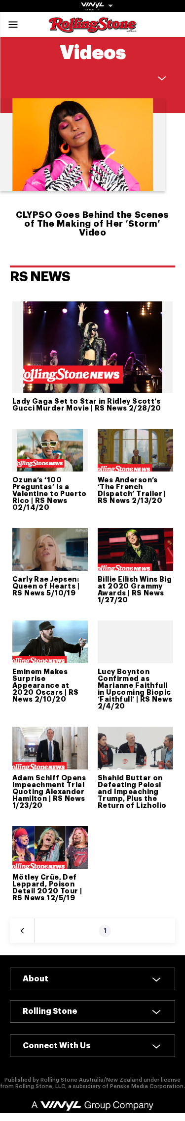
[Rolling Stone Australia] (93, 28)
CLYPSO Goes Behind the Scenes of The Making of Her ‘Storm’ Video (92, 223)
